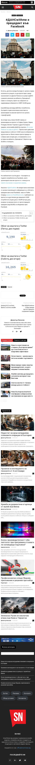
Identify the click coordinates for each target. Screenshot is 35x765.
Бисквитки (22, 698)
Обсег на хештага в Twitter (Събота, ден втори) (15, 219)
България (3, 429)
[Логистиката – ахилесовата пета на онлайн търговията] (5, 358)
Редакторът (4, 583)
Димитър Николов (13, 30)
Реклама (16, 693)
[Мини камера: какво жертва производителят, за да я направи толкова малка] (5, 367)
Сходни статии (7, 340)
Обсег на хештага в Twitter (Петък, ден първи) (17, 216)
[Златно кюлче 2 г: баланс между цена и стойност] (5, 385)
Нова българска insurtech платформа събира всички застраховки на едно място (22, 394)
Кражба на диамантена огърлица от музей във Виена (16, 505)
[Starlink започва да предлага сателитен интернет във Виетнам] (5, 376)
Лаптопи (3, 537)
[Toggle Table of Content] (30, 213)
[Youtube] (25, 760)
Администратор (5, 547)
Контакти (27, 693)
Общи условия (8, 698)
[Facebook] (13, 332)
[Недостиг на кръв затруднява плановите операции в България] (17, 423)
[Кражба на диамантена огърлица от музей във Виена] (17, 494)
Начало (3, 12)
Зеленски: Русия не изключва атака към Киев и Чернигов (15, 617)
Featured (10, 287)
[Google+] (17, 332)
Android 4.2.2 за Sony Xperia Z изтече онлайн (8, 306)
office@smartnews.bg (24, 748)
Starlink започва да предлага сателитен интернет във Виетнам (22, 376)
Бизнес (9, 12)
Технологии (19, 15)
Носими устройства (4, 369)
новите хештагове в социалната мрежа (13, 183)
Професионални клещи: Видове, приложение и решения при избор (17, 579)
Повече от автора (20, 340)
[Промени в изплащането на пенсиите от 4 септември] (17, 458)
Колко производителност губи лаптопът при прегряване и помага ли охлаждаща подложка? (17, 542)
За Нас (5, 693)
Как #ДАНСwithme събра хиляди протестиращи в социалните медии (28, 308)
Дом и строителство (6, 575)
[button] (32, 7)
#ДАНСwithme (12, 187)
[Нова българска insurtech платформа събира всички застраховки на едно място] (5, 394)
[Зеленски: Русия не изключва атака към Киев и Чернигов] (17, 605)
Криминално (4, 501)
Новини (3, 378)
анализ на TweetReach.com (15, 195)
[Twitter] (21, 332)
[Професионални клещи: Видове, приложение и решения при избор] (17, 568)
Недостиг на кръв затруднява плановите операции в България (16, 434)
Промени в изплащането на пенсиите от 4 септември (14, 470)
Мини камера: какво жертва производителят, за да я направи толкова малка (22, 367)
